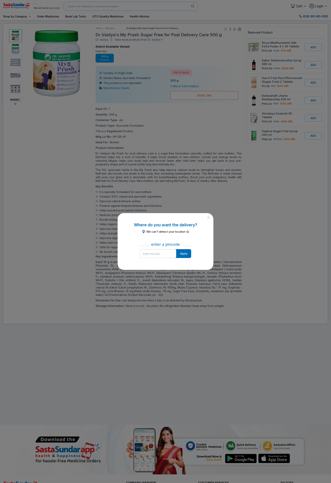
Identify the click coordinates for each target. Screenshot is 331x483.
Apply (184, 253)
